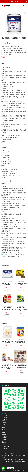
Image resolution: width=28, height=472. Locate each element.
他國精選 (5, 415)
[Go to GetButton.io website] (3, 470)
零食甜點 (5, 448)
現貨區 (8, 281)
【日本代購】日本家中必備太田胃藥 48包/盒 (7, 284)
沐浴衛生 (4, 437)
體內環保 (4, 434)
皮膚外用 (23, 364)
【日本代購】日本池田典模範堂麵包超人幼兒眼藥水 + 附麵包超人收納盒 (7, 367)
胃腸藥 (10, 281)
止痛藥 (3, 424)
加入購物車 (7, 290)
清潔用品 (4, 439)
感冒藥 (3, 420)
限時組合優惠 (6, 446)
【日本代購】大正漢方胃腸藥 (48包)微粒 (21, 284)
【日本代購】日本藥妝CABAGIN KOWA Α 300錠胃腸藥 (20, 309)
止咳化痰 (4, 422)
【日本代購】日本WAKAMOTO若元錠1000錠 (7, 308)
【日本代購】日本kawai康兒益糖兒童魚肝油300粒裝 (20, 342)
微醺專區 (5, 417)
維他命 (9, 339)
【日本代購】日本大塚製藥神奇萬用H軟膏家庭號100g (21, 366)
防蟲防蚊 (4, 442)
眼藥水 (10, 364)
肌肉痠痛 (4, 431)
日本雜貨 (5, 436)
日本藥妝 (4, 281)
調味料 (3, 441)
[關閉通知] (26, 1)
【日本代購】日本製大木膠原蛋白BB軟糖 (7, 342)
